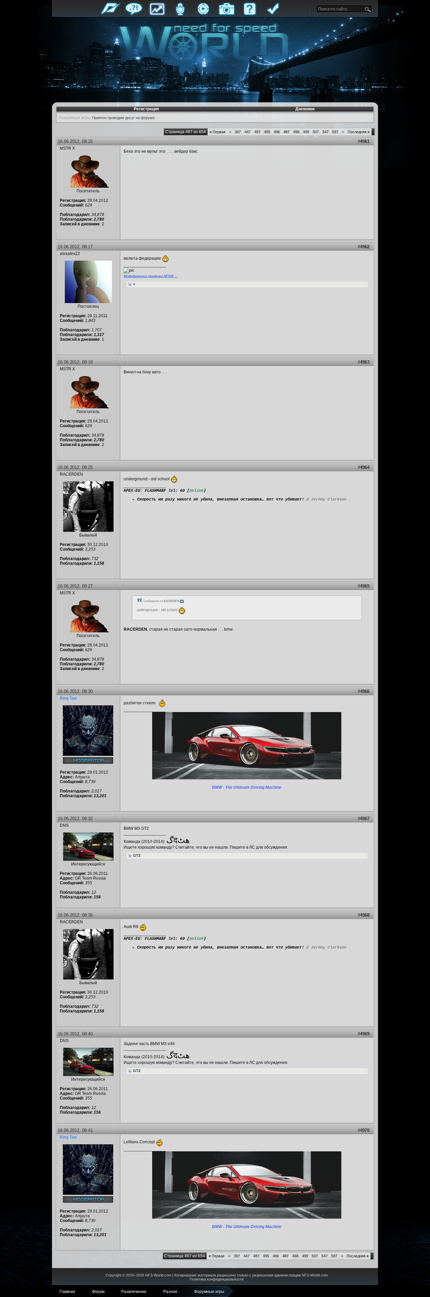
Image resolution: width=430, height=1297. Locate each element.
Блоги (180, 14)
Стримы (203, 14)
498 (296, 132)
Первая (217, 132)
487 (257, 132)
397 (238, 132)
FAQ (249, 14)
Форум (133, 14)
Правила (272, 14)
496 (277, 132)
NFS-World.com (158, 1275)
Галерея (226, 14)
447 (248, 132)
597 (335, 132)
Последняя (359, 132)
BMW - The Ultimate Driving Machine (247, 787)
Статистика (156, 14)
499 (306, 132)
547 (325, 132)
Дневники (304, 109)
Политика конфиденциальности (217, 1279)
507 (316, 132)
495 (267, 132)
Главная (110, 14)
